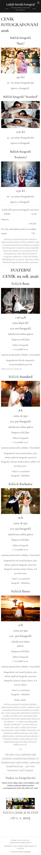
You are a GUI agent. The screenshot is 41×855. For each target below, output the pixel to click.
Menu (38, 3)
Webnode (27, 852)
